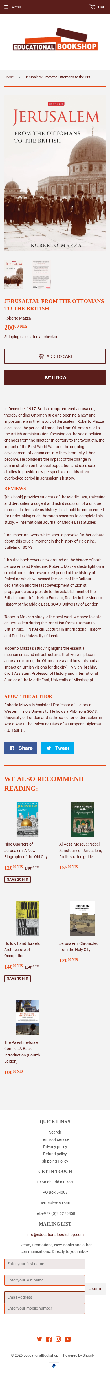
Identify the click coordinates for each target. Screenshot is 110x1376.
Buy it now (55, 377)
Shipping (11, 336)
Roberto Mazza (17, 318)
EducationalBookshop (40, 1355)
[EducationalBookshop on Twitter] (39, 1340)
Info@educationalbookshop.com (55, 1234)
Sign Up (95, 1289)
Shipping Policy (55, 1161)
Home (9, 77)
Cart (101, 7)
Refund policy (55, 1154)
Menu (16, 7)
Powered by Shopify (79, 1355)
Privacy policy (55, 1147)
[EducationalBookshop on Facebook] (49, 1340)
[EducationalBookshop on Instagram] (58, 1340)
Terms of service (55, 1139)
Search (55, 1132)
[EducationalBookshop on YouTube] (68, 1340)
